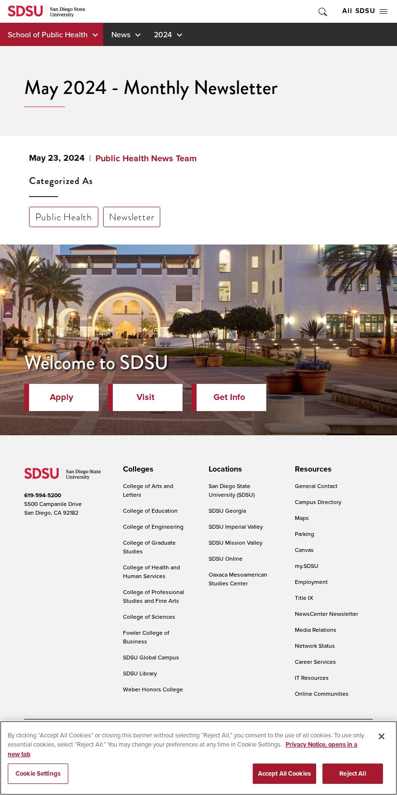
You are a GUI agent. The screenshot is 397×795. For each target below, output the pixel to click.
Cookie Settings (38, 773)
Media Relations (315, 630)
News (120, 34)
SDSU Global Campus (151, 657)
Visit (145, 397)
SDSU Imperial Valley (236, 526)
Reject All (352, 773)
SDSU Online (226, 558)
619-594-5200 (42, 495)
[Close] (381, 736)
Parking (304, 534)
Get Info (229, 397)
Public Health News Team (146, 158)
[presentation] (136, 469)
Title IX (304, 598)
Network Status (315, 646)
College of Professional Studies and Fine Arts (153, 596)
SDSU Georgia (227, 510)
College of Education (150, 510)
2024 (163, 34)
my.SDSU (307, 566)
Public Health (63, 217)
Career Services (315, 661)
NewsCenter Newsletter (326, 614)
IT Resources (312, 677)
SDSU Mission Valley (235, 542)
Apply (61, 397)
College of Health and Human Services (151, 571)
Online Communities (322, 693)
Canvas (304, 550)
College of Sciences (149, 616)
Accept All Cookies (284, 773)
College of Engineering (153, 526)
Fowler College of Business (146, 636)
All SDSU (358, 11)
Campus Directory (318, 502)
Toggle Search (322, 11)
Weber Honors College (153, 689)
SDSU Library (140, 673)
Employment (311, 582)
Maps (302, 518)
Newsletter (131, 217)
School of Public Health (48, 34)
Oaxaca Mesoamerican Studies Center (238, 578)
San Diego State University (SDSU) (232, 490)
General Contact (316, 486)
